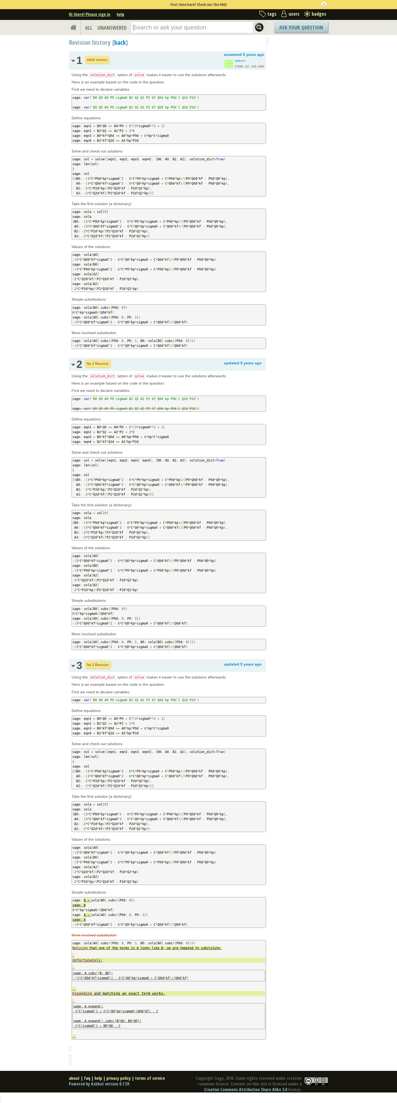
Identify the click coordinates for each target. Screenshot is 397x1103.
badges (319, 14)
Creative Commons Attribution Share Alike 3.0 (245, 1089)
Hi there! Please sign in (89, 14)
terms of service (150, 1078)
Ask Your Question (301, 27)
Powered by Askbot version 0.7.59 (99, 1084)
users (294, 14)
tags (272, 14)
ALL (88, 27)
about (74, 1078)
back (120, 42)
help (120, 14)
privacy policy (118, 1078)
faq (87, 1078)
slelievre (240, 60)
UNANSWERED (112, 27)
